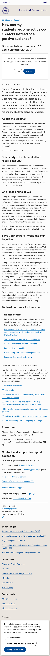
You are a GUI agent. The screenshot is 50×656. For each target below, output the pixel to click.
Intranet (5, 2)
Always (29, 71)
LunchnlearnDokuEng (22, 498)
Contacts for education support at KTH (18, 481)
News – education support (13, 487)
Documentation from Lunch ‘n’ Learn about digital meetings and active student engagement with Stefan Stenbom (24, 332)
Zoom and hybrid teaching (15, 348)
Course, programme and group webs (17, 573)
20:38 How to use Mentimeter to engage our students (24, 416)
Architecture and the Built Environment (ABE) (21, 531)
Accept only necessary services (20, 643)
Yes (18, 71)
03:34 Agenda (8, 390)
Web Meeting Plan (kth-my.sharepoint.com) (22, 352)
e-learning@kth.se (30, 469)
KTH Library (6, 578)
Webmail (5, 569)
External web (7, 583)
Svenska (35, 10)
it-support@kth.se (26, 465)
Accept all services (15, 649)
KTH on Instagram (9, 608)
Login (45, 2)
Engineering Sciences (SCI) (13, 540)
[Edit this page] (3, 517)
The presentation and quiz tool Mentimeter (22, 339)
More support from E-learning (14, 477)
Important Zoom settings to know (18, 357)
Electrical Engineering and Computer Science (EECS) (24, 536)
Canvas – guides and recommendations (20, 344)
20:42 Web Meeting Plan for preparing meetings (22, 421)
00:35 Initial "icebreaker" (12, 386)
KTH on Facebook (9, 599)
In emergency (7, 587)
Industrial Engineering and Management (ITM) (21, 553)
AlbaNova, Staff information (13, 564)
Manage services (14, 637)
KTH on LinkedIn (8, 603)
